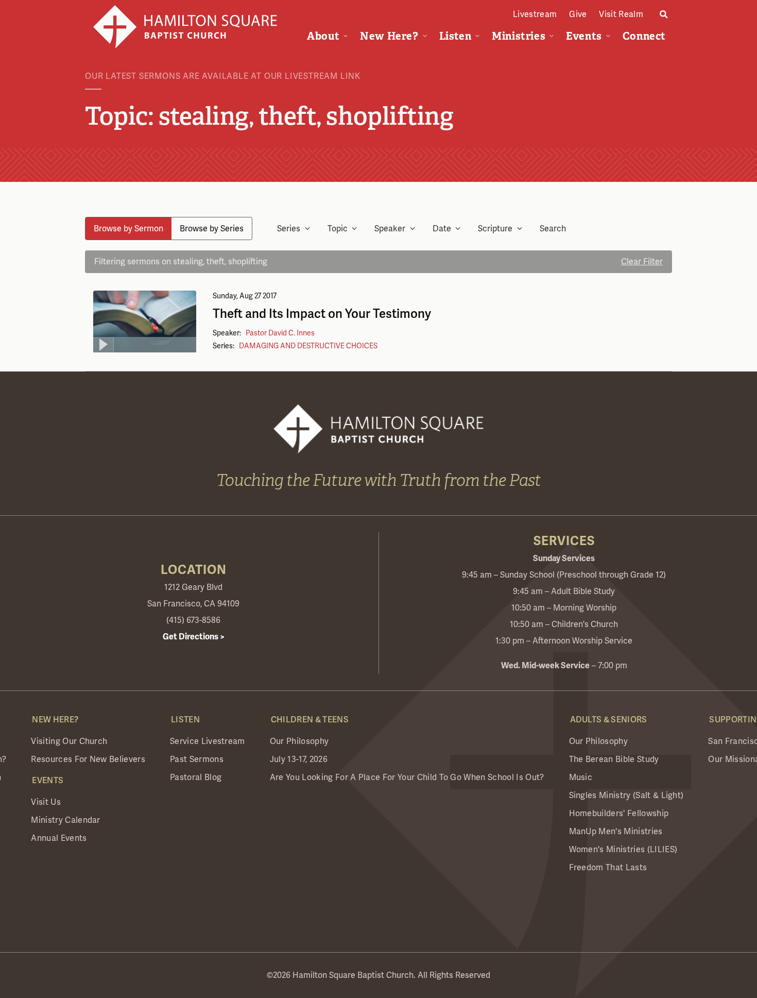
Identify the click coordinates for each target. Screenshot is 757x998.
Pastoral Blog (195, 777)
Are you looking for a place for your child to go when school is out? (407, 777)
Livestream (535, 14)
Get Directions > (194, 637)
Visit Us (46, 802)
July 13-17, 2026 (299, 759)
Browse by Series (212, 228)
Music (581, 777)
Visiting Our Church (69, 741)
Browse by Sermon (128, 228)
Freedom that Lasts (608, 867)
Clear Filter (642, 261)
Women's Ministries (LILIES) (623, 849)
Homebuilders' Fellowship (619, 813)
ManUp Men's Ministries (616, 831)
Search (553, 228)
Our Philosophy (299, 741)
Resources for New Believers (88, 759)
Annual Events (59, 838)
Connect (644, 36)
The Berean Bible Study (614, 759)
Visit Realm (621, 14)
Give (578, 14)
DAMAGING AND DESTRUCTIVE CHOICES (308, 345)
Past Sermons (196, 759)
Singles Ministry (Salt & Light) (626, 795)
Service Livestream (207, 741)
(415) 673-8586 (193, 620)
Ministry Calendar (65, 820)
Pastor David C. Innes (280, 332)
